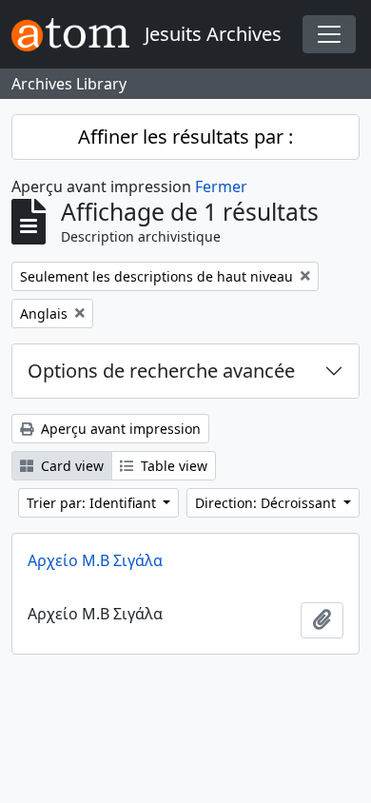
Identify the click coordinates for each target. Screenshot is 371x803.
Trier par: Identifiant (93, 503)
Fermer (221, 186)
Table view (172, 466)
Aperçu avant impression (119, 429)
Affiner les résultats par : (185, 136)
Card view (70, 466)
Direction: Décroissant (267, 503)
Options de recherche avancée (161, 370)
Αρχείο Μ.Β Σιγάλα (95, 560)
